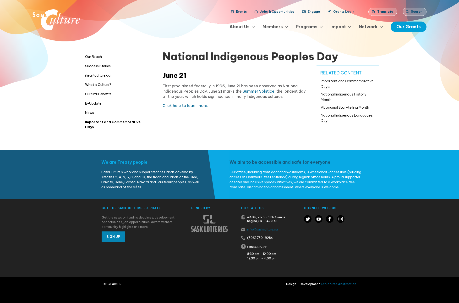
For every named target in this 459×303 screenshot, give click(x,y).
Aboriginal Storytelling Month (345, 107)
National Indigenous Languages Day (347, 118)
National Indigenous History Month (343, 97)
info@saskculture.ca (262, 229)
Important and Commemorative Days (113, 124)
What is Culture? (98, 85)
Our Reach (93, 57)
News (89, 113)
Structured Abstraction (338, 284)
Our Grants (408, 26)
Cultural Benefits (98, 94)
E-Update (93, 103)
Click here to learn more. (185, 105)
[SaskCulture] (56, 19)
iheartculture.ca (97, 75)
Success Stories (98, 66)
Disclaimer (112, 284)
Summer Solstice (258, 91)
